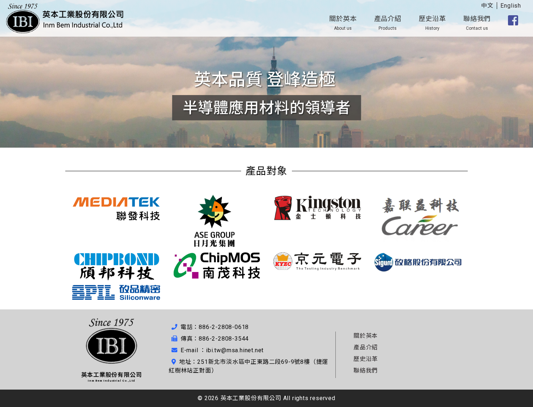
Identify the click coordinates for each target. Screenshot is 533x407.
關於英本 (342, 23)
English (510, 5)
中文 (487, 5)
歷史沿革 (432, 23)
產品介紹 (387, 23)
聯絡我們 (477, 23)
